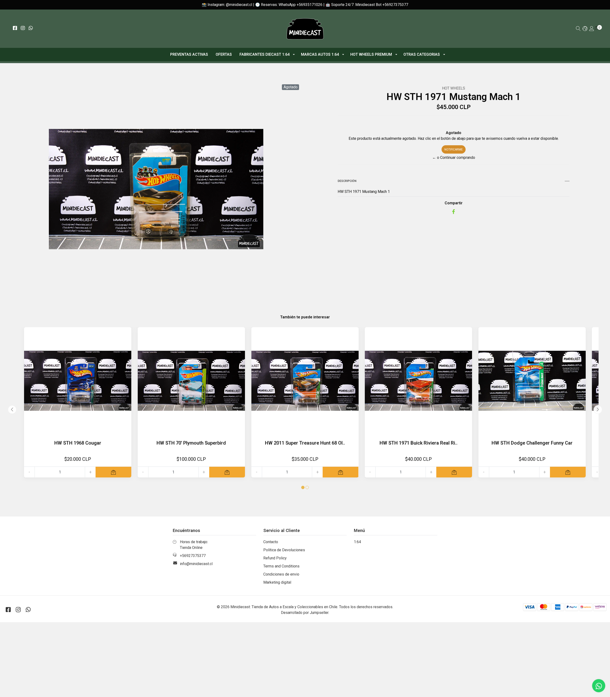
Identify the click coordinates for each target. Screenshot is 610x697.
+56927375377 (193, 555)
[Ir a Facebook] (15, 28)
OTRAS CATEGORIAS (421, 54)
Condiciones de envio (281, 574)
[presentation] (12, 409)
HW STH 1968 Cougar (77, 443)
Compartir (454, 203)
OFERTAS (224, 54)
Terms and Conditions (281, 566)
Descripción (347, 181)
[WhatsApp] (31, 28)
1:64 (357, 542)
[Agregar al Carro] (113, 472)
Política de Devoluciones (284, 550)
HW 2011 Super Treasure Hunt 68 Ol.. (305, 443)
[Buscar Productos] (578, 29)
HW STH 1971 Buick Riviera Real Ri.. (419, 443)
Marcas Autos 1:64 (320, 54)
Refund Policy (275, 558)
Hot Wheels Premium (371, 54)
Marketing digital (277, 582)
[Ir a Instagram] (23, 28)
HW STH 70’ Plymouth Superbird (191, 443)
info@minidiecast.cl (196, 564)
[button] (585, 29)
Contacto (270, 542)
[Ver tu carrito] (597, 27)
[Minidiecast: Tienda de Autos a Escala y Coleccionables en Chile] (305, 28)
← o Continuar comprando (453, 157)
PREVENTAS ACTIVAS (189, 54)
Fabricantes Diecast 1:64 (264, 54)
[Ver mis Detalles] (591, 29)
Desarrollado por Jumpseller (304, 612)
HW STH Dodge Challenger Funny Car (532, 443)
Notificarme (453, 149)
